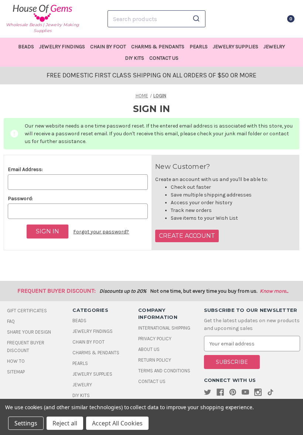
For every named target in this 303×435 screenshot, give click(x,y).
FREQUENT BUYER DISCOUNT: (56, 290)
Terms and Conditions (164, 370)
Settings (25, 423)
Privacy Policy (154, 338)
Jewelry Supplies (235, 47)
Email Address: (25, 169)
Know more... (274, 291)
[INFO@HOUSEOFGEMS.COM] (252, 18)
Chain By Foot (108, 47)
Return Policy (154, 360)
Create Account (187, 235)
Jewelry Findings (62, 47)
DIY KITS (134, 58)
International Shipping (164, 328)
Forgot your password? (101, 232)
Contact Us (163, 58)
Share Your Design (29, 332)
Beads (26, 47)
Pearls (199, 47)
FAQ (11, 321)
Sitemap (16, 372)
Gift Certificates (27, 310)
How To (16, 361)
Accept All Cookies (117, 423)
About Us (149, 349)
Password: (20, 198)
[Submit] (197, 19)
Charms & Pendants (157, 47)
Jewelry (274, 47)
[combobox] (156, 18)
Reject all (64, 423)
